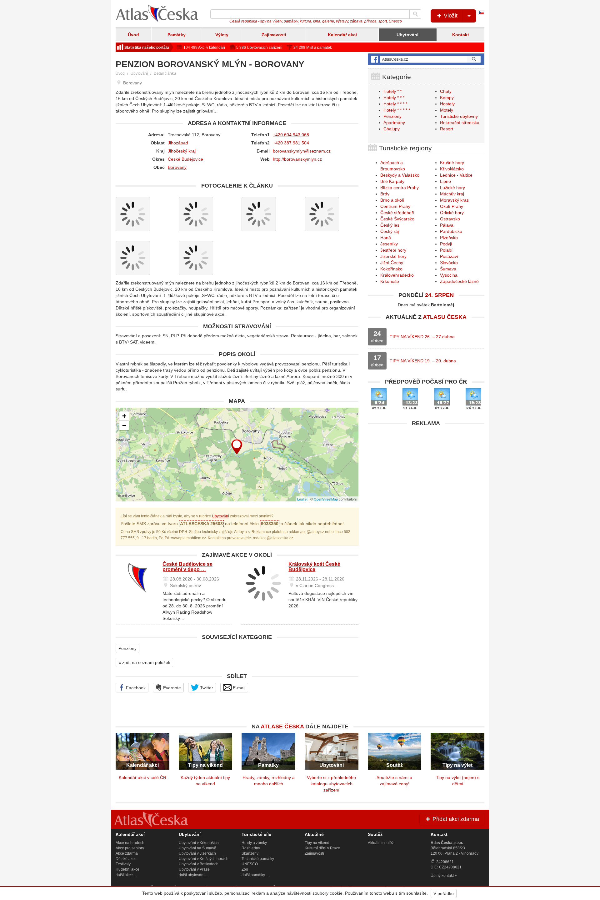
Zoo (245, 869)
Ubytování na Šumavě (197, 848)
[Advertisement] (426, 473)
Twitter (206, 687)
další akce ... (126, 875)
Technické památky (258, 859)
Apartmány (394, 122)
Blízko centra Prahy (399, 187)
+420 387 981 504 (291, 142)
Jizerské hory (393, 256)
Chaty (446, 91)
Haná (385, 237)
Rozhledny (251, 848)
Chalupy (391, 128)
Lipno (445, 181)
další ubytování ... (193, 875)
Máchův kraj (452, 193)
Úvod (133, 34)
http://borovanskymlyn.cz (297, 159)
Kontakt (460, 34)
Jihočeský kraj (182, 150)
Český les (389, 225)
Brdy (384, 193)
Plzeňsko (449, 237)
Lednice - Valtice (456, 175)
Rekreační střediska (459, 122)
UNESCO (250, 864)
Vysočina (449, 275)
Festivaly (123, 864)
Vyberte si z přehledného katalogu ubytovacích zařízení (331, 783)
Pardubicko (451, 231)
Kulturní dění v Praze (322, 848)
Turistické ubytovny (459, 116)
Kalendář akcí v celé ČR (142, 777)
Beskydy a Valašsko (399, 175)
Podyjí (446, 243)
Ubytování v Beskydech (198, 864)
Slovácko (449, 262)
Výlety (221, 34)
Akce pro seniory (130, 848)
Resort (446, 128)
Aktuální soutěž (381, 843)
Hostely (447, 103)
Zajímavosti (274, 34)
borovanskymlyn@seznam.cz (302, 150)
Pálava (446, 225)
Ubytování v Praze (194, 869)
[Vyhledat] (415, 14)
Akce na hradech (130, 843)
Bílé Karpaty (392, 181)
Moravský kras (454, 200)
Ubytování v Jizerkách (197, 853)
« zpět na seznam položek (144, 662)
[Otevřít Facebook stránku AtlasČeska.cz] (426, 59)
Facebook (135, 687)
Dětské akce (126, 859)
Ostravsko (450, 218)
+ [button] (124, 416)
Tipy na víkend (317, 843)
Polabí (446, 250)
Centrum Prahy (395, 206)
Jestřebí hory (393, 250)
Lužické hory (452, 187)
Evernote (171, 687)
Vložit (450, 16)
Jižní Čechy (391, 262)
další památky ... (255, 875)
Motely (446, 110)
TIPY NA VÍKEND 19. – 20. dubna (423, 360)
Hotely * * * (393, 97)
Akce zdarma (127, 853)
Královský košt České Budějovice (314, 566)
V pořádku (443, 893)
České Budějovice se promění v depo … (187, 566)
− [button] (124, 425)
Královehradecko (397, 275)
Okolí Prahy (451, 206)
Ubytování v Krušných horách (203, 859)
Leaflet (302, 498)
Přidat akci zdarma (455, 819)
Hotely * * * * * (396, 110)
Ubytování (407, 34)
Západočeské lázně (459, 281)
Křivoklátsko (452, 168)
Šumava (448, 268)
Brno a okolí (392, 200)
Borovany (177, 167)
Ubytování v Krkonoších (199, 843)
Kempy (447, 97)
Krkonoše (389, 281)
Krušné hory (452, 162)
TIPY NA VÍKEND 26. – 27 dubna (422, 336)
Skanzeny (250, 853)
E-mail (238, 687)
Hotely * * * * (395, 103)
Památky (177, 34)
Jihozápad (178, 142)
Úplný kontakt (442, 875)
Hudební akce (127, 869)
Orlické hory (452, 212)
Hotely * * (392, 91)
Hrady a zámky (254, 843)
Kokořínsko (391, 268)
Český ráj (389, 231)
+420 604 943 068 (291, 134)
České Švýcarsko (397, 218)
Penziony (127, 648)
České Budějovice (185, 159)
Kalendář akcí (342, 34)
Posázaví (449, 256)
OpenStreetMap (326, 498)
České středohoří (397, 212)
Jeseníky (389, 243)
